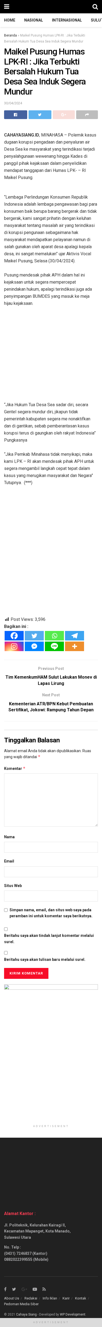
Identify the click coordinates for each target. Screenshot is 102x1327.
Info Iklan (50, 1298)
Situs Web (13, 885)
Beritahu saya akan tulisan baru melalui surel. (44, 959)
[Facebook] (14, 635)
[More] (74, 646)
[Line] (54, 646)
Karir (66, 1298)
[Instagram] (14, 646)
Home (9, 20)
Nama (9, 837)
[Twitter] (34, 635)
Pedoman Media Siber (21, 1304)
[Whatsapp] (54, 635)
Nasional (33, 20)
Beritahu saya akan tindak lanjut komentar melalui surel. (49, 938)
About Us (11, 1298)
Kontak (80, 1298)
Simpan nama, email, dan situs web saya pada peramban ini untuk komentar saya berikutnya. (51, 913)
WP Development (72, 1314)
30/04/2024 (13, 103)
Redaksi (30, 1298)
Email (9, 861)
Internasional (67, 20)
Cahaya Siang (26, 1314)
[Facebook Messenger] (34, 646)
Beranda (10, 35)
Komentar (15, 768)
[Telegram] (74, 635)
